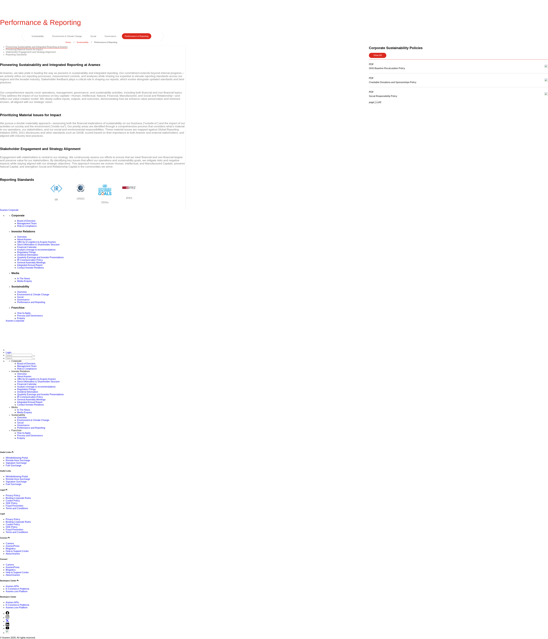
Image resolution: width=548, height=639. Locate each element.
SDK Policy (11, 503)
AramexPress (12, 546)
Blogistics (11, 548)
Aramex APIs (12, 586)
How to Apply (24, 313)
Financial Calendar (27, 247)
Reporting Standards (16, 54)
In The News (23, 278)
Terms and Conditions (17, 508)
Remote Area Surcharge (18, 460)
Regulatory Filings (26, 252)
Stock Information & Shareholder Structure (38, 244)
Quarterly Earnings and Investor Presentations (40, 257)
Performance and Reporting (31, 302)
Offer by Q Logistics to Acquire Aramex (36, 242)
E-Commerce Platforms (17, 589)
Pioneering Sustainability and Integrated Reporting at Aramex (37, 47)
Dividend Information (27, 255)
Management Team (27, 223)
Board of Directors (26, 221)
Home (68, 42)
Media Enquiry (24, 281)
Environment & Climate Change (67, 36)
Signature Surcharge (16, 463)
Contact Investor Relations (30, 267)
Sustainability (38, 36)
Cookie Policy (13, 500)
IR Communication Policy (30, 260)
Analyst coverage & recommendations (36, 249)
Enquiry (21, 318)
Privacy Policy (13, 495)
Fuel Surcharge (13, 465)
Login (8, 352)
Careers (10, 543)
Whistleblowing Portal (17, 458)
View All (377, 55)
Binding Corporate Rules (18, 498)
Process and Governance (30, 315)
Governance (110, 36)
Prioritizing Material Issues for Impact (24, 49)
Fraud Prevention (14, 506)
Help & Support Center (17, 551)
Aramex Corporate (9, 210)
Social (93, 36)
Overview (22, 237)
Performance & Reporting (136, 36)
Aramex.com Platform (16, 591)
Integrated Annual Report (29, 265)
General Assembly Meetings (31, 262)
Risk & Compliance (27, 226)
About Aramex (24, 239)
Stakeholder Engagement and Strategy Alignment (31, 52)
